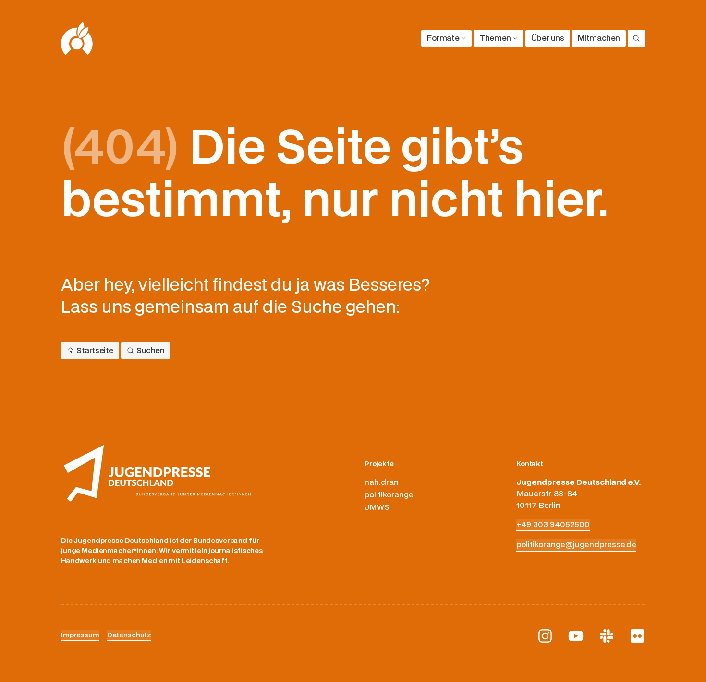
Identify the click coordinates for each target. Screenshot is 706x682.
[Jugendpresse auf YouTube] (576, 636)
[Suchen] (636, 38)
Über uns (547, 38)
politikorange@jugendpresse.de (576, 545)
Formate (443, 38)
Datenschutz (129, 635)
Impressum (80, 635)
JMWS (377, 507)
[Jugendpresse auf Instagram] (545, 636)
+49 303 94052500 (553, 525)
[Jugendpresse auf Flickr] (637, 636)
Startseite (94, 350)
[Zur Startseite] (77, 38)
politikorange (389, 495)
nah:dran (382, 482)
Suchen (150, 350)
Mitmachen (599, 38)
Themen (495, 38)
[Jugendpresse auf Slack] (606, 636)
